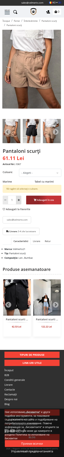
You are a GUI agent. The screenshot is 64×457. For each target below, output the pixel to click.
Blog (7, 404)
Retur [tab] (48, 241)
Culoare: (8, 172)
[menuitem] (11, 131)
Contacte (9, 389)
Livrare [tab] (36, 241)
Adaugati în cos (45, 200)
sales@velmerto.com (32, 2)
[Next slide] (55, 132)
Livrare (8, 384)
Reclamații (10, 394)
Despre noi (10, 399)
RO (54, 2)
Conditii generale (14, 380)
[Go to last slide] (7, 132)
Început (9, 370)
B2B (6, 375)
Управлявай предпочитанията (32, 451)
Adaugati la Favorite (17, 209)
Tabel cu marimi (44, 181)
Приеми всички (32, 444)
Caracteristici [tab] (21, 241)
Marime (28, 181)
